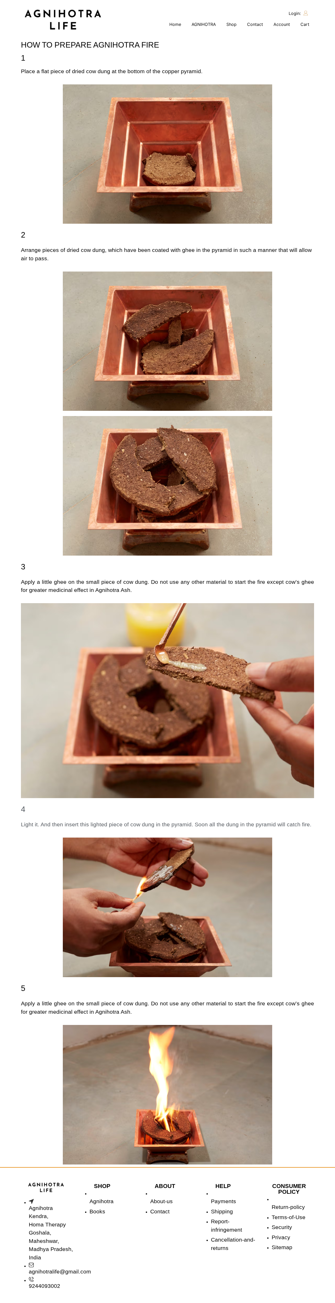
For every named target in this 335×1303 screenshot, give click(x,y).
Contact (255, 24)
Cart (304, 24)
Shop (231, 24)
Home (175, 24)
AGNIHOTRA (204, 24)
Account (281, 24)
